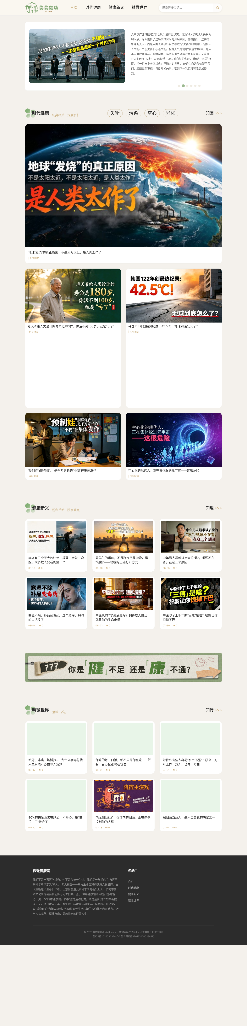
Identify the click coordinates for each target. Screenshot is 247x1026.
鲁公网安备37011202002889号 (137, 936)
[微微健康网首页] (41, 7)
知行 (214, 710)
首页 (74, 7)
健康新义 (116, 7)
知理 (214, 508)
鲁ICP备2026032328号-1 (106, 936)
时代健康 (93, 7)
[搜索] (217, 7)
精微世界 (139, 7)
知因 (214, 113)
